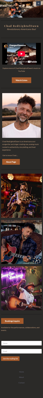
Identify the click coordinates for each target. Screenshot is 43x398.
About (21, 377)
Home (21, 372)
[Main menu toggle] (38, 3)
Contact (21, 383)
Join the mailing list (10, 358)
